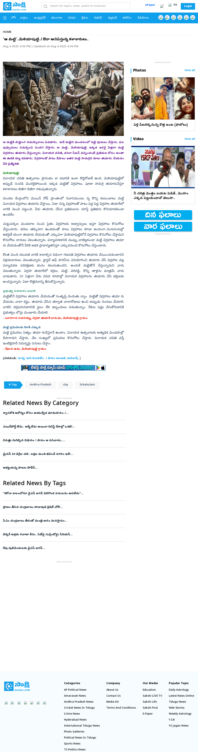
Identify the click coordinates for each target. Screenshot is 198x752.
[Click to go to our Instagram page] (180, 17)
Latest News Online (181, 696)
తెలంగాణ (56, 18)
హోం (13, 18)
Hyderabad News (75, 720)
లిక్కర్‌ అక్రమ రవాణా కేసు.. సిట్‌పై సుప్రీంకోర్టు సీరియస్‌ (63, 535)
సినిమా (72, 18)
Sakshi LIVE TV (152, 696)
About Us (112, 690)
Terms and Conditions (121, 708)
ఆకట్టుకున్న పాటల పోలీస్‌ (63, 468)
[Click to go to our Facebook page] (160, 17)
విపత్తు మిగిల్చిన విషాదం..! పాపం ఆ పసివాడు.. (64, 441)
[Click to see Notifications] (162, 6)
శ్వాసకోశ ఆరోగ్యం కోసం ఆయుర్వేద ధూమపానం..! (61, 413)
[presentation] (136, 98)
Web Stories (176, 708)
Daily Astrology (179, 690)
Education (149, 690)
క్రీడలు (85, 18)
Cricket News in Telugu (79, 708)
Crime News (72, 714)
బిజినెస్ (98, 18)
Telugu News (177, 702)
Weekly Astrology (180, 714)
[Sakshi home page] (17, 686)
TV (174, 5)
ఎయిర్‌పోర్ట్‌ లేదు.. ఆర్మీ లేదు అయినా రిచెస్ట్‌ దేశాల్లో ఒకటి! (64, 427)
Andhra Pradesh (40, 385)
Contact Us (113, 696)
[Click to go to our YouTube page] (186, 17)
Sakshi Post (150, 708)
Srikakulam (87, 385)
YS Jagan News (179, 726)
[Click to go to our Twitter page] (173, 17)
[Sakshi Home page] (14, 6)
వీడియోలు (143, 18)
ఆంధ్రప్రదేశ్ (39, 18)
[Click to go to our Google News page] (192, 17)
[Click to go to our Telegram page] (38, 702)
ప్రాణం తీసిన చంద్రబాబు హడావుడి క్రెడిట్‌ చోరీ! (63, 507)
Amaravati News (75, 696)
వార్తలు (24, 18)
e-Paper (148, 714)
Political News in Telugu (80, 738)
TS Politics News (74, 750)
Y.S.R (172, 720)
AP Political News (75, 690)
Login (188, 6)
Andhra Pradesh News (78, 702)
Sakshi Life (150, 702)
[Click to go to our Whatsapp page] (167, 17)
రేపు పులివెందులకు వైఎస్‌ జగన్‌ (61, 548)
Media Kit (112, 702)
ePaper (150, 5)
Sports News (72, 744)
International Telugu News (82, 726)
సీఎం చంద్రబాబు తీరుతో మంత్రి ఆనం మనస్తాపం (63, 521)
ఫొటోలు (127, 18)
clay (65, 385)
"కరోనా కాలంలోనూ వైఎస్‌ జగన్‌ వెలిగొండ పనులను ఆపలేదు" (60, 494)
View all (189, 70)
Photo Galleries (74, 732)
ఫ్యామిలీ (112, 18)
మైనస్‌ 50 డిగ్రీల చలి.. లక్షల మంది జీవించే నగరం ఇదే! (63, 454)
